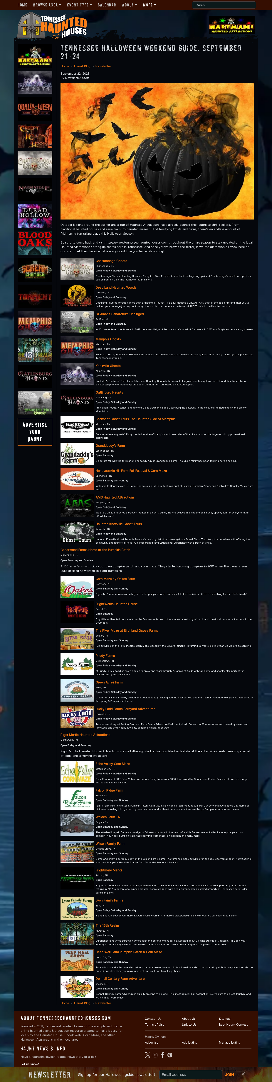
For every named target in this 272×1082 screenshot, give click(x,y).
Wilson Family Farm (110, 843)
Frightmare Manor (109, 870)
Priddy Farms (105, 656)
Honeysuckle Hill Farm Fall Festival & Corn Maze (131, 471)
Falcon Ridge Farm (109, 790)
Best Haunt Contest (233, 1024)
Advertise (151, 1042)
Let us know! (30, 1064)
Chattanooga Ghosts (111, 261)
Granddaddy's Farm (110, 446)
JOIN (229, 1074)
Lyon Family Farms (109, 900)
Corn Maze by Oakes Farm (115, 579)
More (148, 4)
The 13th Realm (107, 925)
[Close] (243, 1074)
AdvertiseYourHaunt (35, 432)
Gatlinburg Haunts (109, 392)
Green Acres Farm (109, 682)
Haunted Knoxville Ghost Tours (119, 524)
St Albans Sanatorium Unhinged (120, 314)
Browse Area (45, 4)
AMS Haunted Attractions (115, 497)
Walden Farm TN (108, 817)
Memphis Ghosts (108, 339)
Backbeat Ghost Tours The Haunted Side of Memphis (135, 419)
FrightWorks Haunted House (117, 604)
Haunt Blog (82, 66)
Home (22, 4)
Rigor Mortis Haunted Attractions (85, 735)
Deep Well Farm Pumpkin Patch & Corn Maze (129, 952)
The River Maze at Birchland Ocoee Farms (127, 630)
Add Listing (189, 1042)
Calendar (107, 4)
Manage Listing (229, 1042)
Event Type (78, 4)
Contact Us (153, 1018)
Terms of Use (154, 1024)
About (128, 4)
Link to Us (189, 1024)
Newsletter (103, 66)
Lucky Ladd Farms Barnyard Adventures (125, 709)
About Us (189, 1018)
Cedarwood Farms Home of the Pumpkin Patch (95, 550)
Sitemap (225, 1018)
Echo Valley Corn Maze (113, 764)
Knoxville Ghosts (108, 366)
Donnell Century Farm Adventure (120, 979)
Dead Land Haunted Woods (116, 287)
